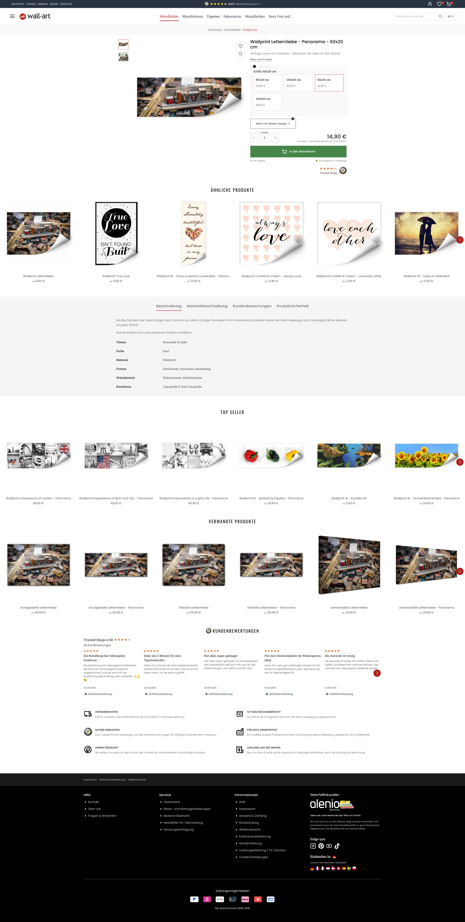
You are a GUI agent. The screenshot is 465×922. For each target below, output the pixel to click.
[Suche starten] (440, 16)
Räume (54, 4)
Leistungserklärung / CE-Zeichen (262, 850)
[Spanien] (344, 868)
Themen (31, 4)
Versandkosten (106, 712)
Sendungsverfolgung (179, 829)
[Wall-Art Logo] (35, 16)
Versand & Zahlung (253, 816)
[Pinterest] (321, 846)
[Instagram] (313, 846)
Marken (43, 4)
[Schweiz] (338, 868)
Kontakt (93, 802)
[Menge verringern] (253, 138)
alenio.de (315, 815)
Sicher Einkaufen (107, 730)
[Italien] (323, 868)
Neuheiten (17, 4)
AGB (242, 802)
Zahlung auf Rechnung (264, 747)
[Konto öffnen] (430, 4)
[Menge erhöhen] (275, 138)
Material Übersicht (177, 816)
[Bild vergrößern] (240, 54)
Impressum (90, 779)
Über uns (94, 809)
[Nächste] (460, 240)
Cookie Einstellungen (253, 857)
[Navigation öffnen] (12, 16)
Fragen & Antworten (102, 816)
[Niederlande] (328, 868)
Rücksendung (249, 823)
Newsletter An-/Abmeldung (183, 823)
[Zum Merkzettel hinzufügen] (240, 46)
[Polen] (354, 868)
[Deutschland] (312, 868)
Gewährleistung (250, 843)
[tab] (169, 306)
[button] (189, 97)
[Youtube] (329, 846)
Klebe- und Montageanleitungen (187, 809)
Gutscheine (172, 802)
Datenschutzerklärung (113, 779)
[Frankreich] (317, 868)
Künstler (66, 4)
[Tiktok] (337, 846)
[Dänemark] (333, 868)
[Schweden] (349, 868)
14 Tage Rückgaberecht (264, 712)
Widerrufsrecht (137, 779)
